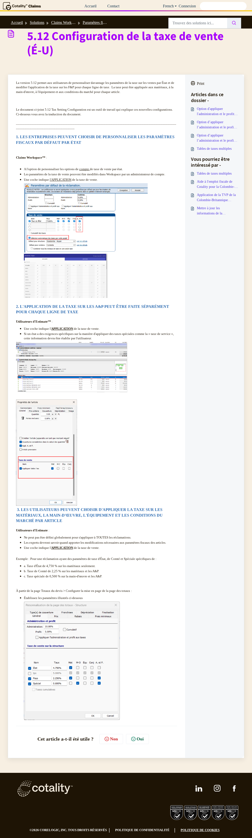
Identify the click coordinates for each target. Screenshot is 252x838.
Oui (140, 738)
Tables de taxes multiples (214, 148)
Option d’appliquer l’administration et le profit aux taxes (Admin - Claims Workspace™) (216, 138)
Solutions (37, 22)
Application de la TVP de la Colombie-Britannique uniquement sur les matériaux (217, 198)
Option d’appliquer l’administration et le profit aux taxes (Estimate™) (216, 125)
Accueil (90, 6)
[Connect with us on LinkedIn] (198, 788)
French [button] (168, 6)
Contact (113, 6)
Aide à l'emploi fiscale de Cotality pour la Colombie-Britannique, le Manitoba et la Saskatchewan (216, 184)
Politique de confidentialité (142, 830)
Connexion (187, 6)
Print (200, 83)
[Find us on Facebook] (234, 788)
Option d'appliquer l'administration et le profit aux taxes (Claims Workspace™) (215, 112)
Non (114, 738)
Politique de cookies (200, 830)
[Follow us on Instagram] (217, 788)
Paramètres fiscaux (97, 22)
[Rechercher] (234, 23)
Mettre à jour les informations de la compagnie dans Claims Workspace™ (213, 211)
